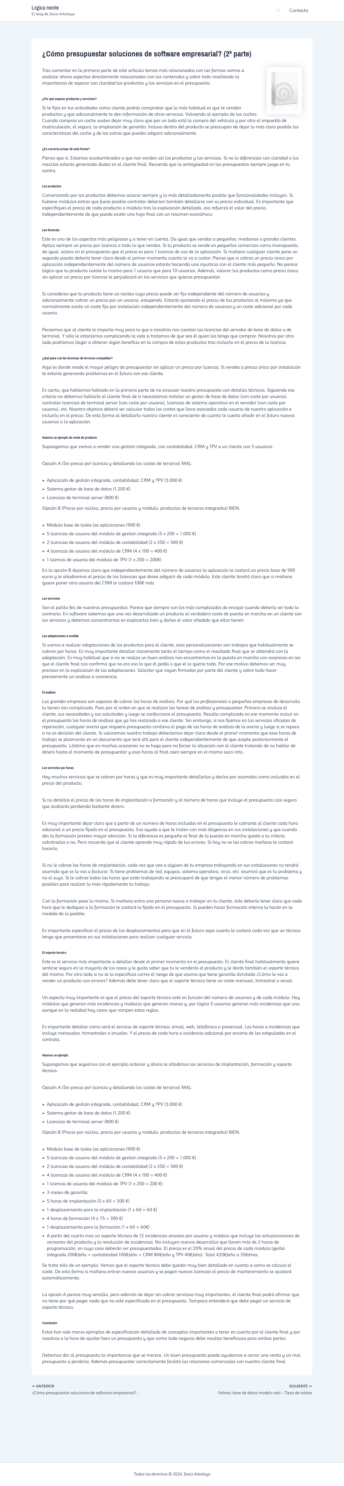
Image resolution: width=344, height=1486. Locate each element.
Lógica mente (45, 8)
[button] (278, 10)
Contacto (298, 10)
